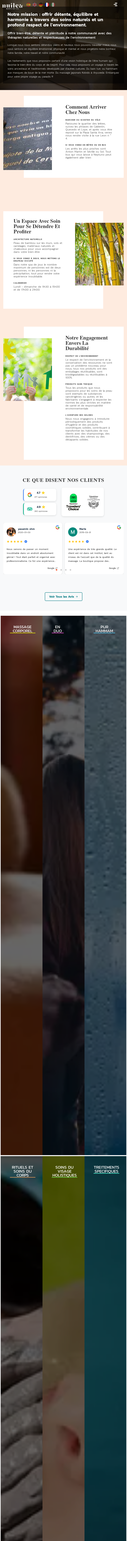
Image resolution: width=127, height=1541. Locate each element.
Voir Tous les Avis (61, 596)
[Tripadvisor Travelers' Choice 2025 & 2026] (83, 502)
